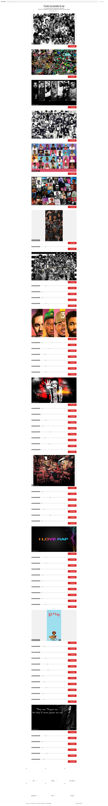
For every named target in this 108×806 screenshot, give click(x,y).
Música (57, 10)
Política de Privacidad (40, 803)
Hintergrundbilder (48, 803)
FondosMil (3, 1)
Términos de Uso (33, 803)
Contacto (27, 803)
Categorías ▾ (102, 1)
